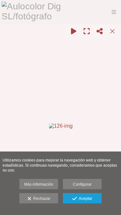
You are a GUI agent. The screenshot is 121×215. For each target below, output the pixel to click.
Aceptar (84, 198)
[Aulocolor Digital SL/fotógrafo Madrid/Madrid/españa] (47, 12)
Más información (38, 184)
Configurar (82, 184)
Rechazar (40, 198)
